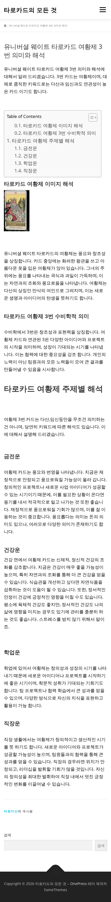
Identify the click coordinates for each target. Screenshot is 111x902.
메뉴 (101, 9)
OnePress (78, 883)
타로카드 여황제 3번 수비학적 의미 (59, 133)
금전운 (30, 148)
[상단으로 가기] (55, 872)
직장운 (30, 170)
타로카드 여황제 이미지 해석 (53, 125)
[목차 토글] (90, 117)
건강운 (30, 155)
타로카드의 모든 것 (30, 10)
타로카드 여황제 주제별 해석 (43, 140)
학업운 (30, 163)
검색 (7, 834)
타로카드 (11, 811)
